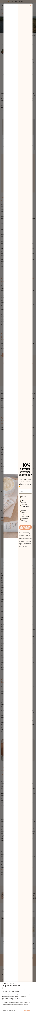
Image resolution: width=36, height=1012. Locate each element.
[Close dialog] (30, 5)
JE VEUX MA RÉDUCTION (25, 527)
